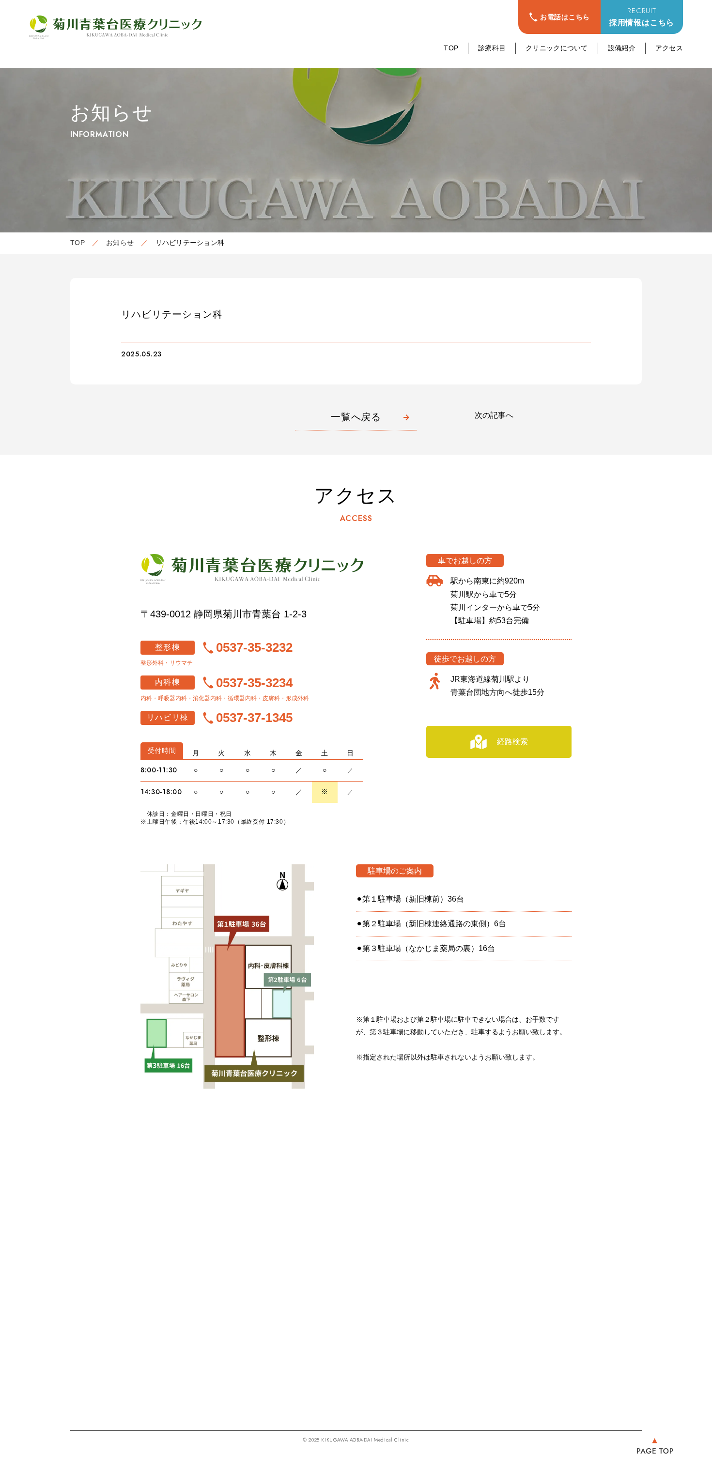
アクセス (669, 48)
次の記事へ (494, 415)
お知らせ (120, 242)
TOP (451, 48)
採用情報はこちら (641, 16)
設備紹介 (621, 48)
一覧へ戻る (356, 417)
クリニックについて (557, 48)
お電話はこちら (565, 17)
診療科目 (492, 48)
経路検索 (512, 741)
